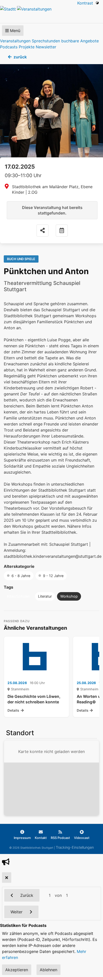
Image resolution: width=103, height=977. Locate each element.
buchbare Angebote (80, 40)
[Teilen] (42, 231)
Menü (14, 30)
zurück (20, 56)
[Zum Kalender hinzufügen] (62, 231)
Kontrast (86, 3)
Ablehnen (48, 969)
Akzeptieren (16, 969)
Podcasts (9, 46)
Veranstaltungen (15, 40)
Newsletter (46, 46)
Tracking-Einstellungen (75, 847)
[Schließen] (6, 877)
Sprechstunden (46, 40)
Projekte (26, 46)
